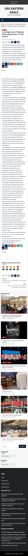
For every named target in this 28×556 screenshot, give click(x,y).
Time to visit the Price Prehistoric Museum (13, 439)
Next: (16, 285)
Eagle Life (4, 337)
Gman (2, 543)
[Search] (25, 20)
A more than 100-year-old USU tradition (12, 415)
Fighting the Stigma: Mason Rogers (16, 532)
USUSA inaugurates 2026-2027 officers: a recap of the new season (13, 514)
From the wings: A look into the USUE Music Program (12, 509)
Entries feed (4, 480)
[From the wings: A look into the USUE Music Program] (14, 330)
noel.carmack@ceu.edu (12, 240)
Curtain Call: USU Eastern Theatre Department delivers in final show (13, 524)
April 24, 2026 (11, 318)
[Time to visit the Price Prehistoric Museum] (14, 428)
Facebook (13, 3)
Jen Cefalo (5, 343)
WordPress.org (5, 487)
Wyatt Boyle (5, 318)
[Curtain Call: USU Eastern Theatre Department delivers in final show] (14, 355)
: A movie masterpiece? (16, 543)
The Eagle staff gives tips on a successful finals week (13, 519)
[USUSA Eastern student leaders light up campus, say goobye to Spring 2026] (14, 305)
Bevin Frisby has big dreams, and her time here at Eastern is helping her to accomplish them (13, 538)
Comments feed (5, 483)
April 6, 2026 (11, 440)
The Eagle (5, 39)
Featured (9, 362)
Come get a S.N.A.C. (7, 391)
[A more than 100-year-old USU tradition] (14, 404)
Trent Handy (5, 393)
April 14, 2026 (13, 416)
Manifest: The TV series (11, 545)
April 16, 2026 (11, 369)
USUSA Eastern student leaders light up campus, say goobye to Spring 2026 (12, 316)
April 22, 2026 (11, 343)
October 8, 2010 (12, 39)
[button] (2, 20)
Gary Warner (5, 369)
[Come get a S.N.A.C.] (14, 380)
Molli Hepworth (6, 416)
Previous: (14, 280)
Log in (2, 477)
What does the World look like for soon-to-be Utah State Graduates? (12, 504)
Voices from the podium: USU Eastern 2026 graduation (12, 494)
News (8, 411)
